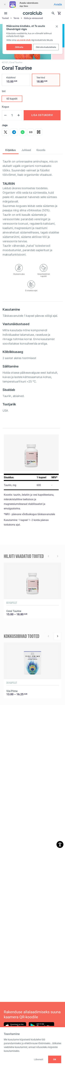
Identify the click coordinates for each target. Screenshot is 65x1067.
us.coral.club (24, 40)
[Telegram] (14, 132)
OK (54, 1059)
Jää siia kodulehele (46, 47)
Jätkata (19, 47)
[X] (5, 132)
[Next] (57, 636)
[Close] (5, 4)
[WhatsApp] (22, 132)
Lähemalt (38, 1059)
